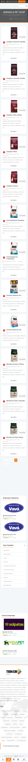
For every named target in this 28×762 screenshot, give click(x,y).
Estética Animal (8, 573)
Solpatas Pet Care (8, 632)
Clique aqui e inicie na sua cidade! (8, 700)
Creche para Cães (9, 569)
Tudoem (16, 756)
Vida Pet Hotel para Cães (10, 651)
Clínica (6, 562)
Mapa (3, 1)
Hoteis (6, 577)
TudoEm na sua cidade (12, 1)
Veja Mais (13, 58)
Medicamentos (8, 581)
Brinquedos (7, 554)
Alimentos (6, 550)
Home (10, 18)
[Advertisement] (14, 481)
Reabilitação (7, 585)
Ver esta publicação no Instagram (11, 746)
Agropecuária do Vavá (9, 515)
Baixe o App (22, 1)
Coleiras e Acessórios (10, 566)
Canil (5, 558)
